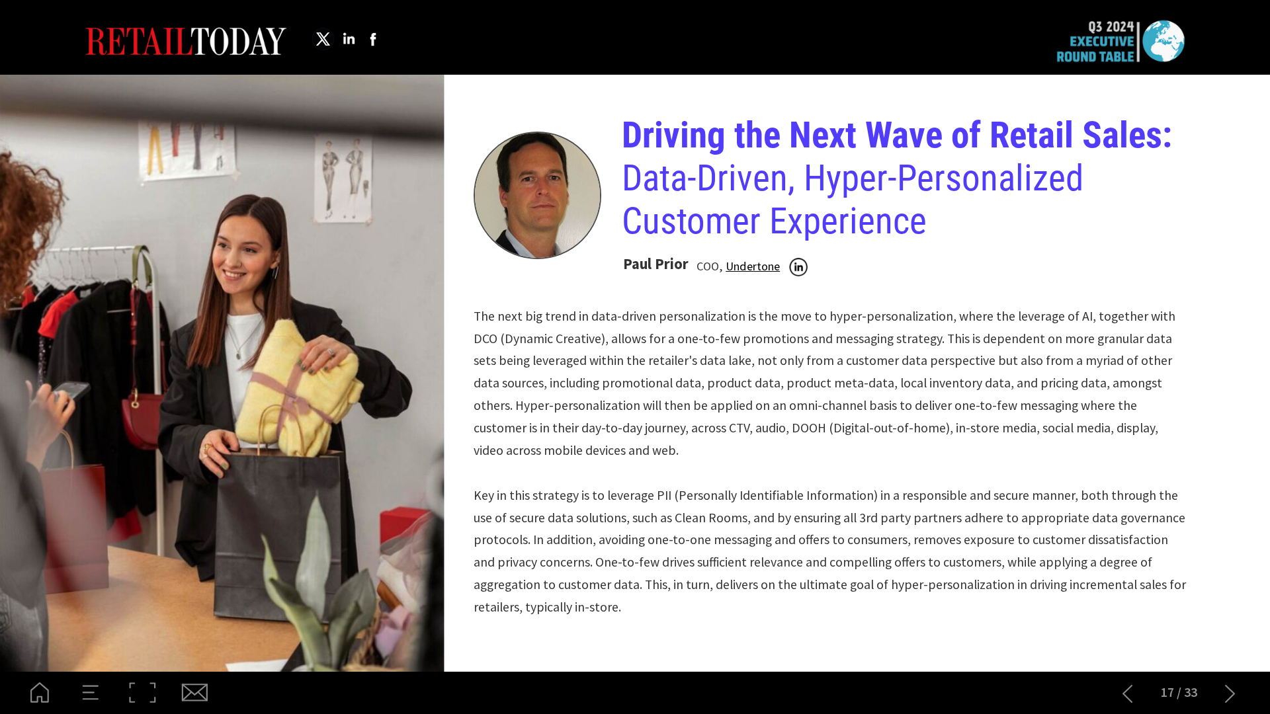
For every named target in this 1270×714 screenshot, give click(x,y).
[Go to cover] (40, 693)
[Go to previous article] (1128, 693)
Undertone (753, 266)
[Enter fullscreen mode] (142, 693)
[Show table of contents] (91, 693)
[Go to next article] (1230, 693)
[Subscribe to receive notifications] (194, 693)
